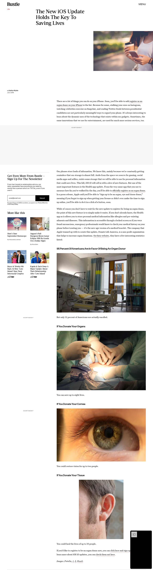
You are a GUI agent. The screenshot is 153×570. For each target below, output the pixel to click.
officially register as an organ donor (128, 190)
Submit (42, 198)
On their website (101, 235)
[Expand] (133, 532)
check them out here (105, 554)
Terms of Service (42, 203)
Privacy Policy (14, 204)
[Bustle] (13, 4)
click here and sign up (120, 550)
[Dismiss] (149, 532)
